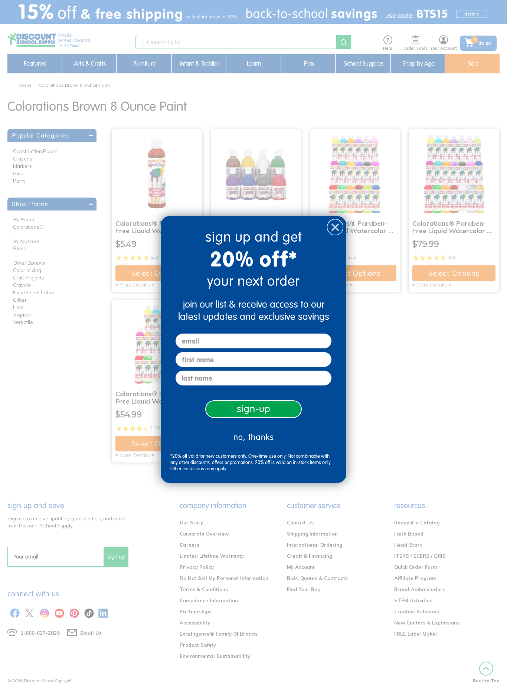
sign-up (254, 409)
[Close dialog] (335, 227)
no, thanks (253, 437)
